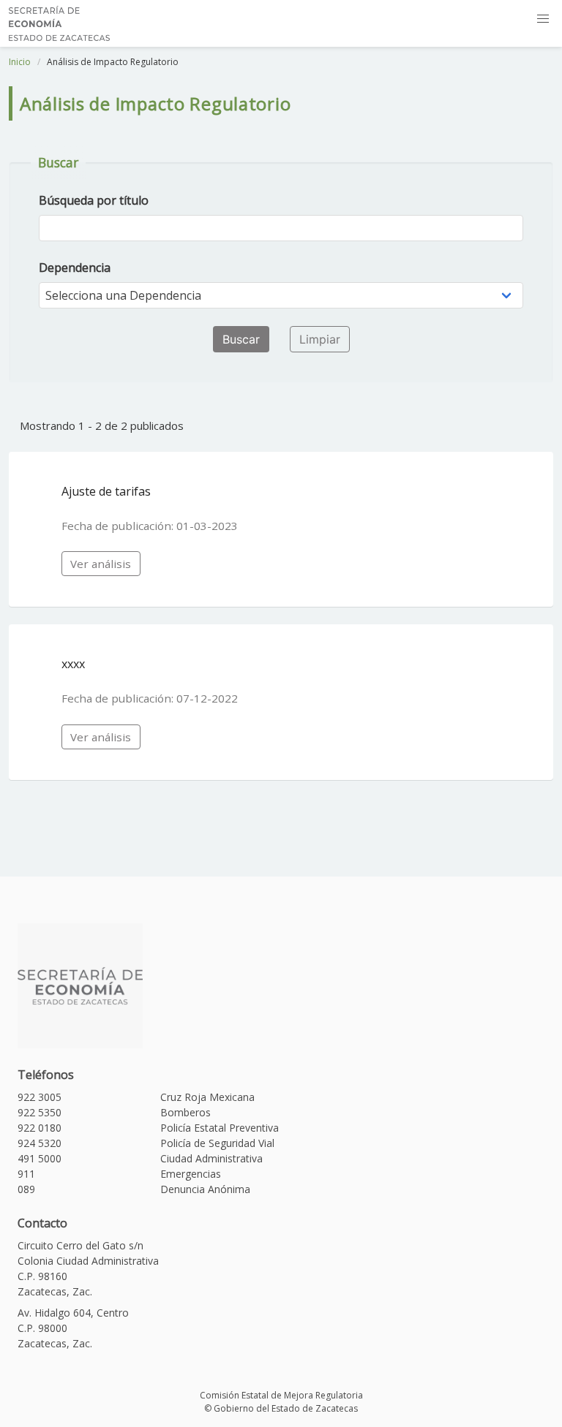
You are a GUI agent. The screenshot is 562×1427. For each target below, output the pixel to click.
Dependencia (74, 268)
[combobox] (281, 295)
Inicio (20, 62)
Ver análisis (100, 563)
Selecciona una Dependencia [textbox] (123, 295)
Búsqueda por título (94, 200)
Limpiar (319, 339)
